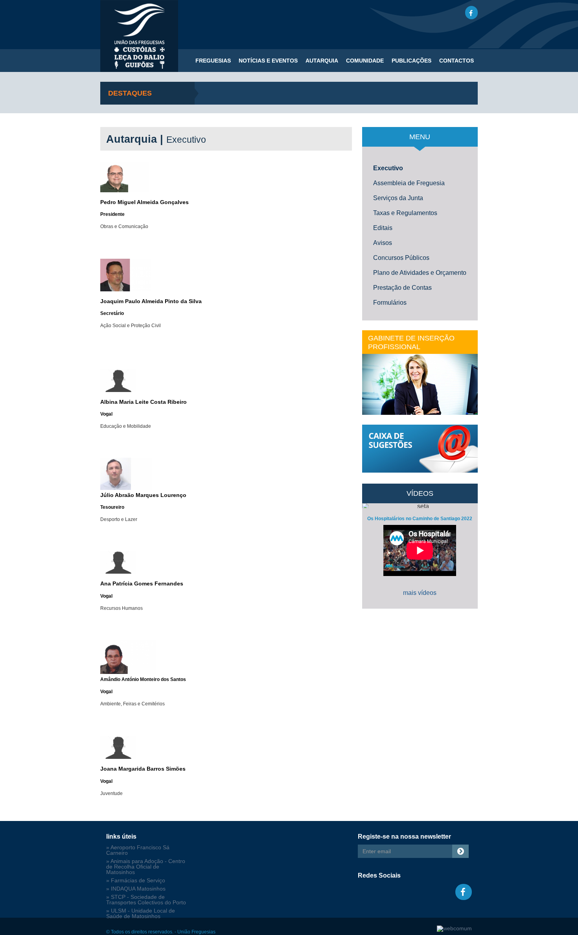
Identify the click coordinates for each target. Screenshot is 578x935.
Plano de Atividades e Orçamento (419, 272)
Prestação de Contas (402, 287)
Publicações (411, 60)
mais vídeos (419, 592)
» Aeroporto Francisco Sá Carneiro (137, 850)
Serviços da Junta (398, 198)
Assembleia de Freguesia (409, 183)
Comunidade (365, 60)
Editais (382, 228)
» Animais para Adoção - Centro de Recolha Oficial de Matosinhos (145, 866)
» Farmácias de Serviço (135, 880)
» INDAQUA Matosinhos (136, 889)
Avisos (382, 242)
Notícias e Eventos (268, 60)
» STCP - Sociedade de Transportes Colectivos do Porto (146, 900)
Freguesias (213, 60)
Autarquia (322, 60)
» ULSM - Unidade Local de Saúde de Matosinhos (140, 913)
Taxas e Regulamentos (405, 213)
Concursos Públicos (401, 257)
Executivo (388, 168)
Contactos (456, 60)
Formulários (390, 302)
